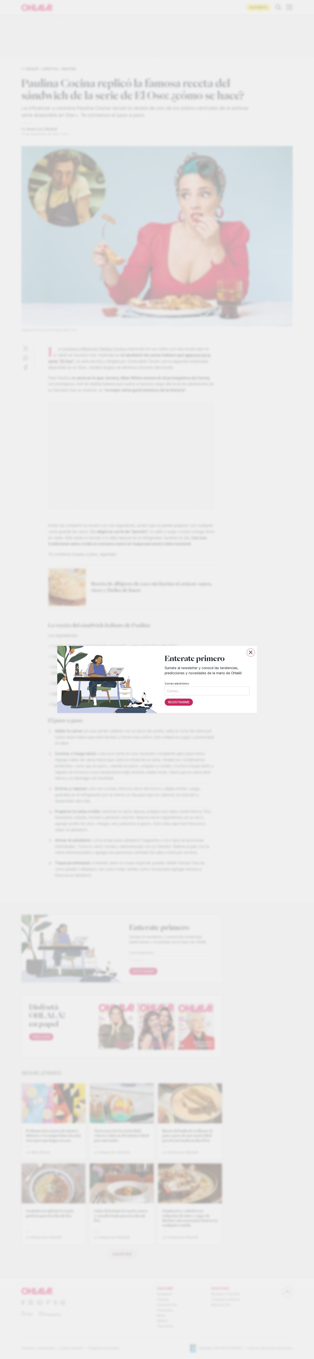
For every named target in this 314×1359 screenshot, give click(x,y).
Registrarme (178, 702)
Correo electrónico (176, 683)
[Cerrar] (251, 652)
